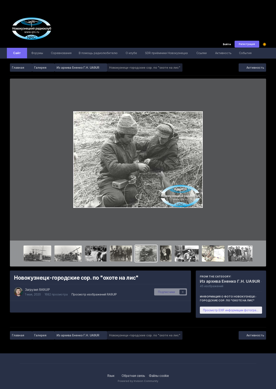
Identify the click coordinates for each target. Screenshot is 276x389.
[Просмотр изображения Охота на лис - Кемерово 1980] (187, 253)
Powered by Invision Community (138, 381)
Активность (223, 53)
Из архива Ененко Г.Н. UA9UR (230, 281)
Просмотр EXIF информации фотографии (232, 310)
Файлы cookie (159, 376)
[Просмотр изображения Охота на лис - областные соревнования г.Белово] (121, 253)
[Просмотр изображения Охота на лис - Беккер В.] (96, 253)
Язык (111, 376)
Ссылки (201, 53)
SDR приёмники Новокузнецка (166, 53)
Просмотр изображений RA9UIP (94, 294)
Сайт (17, 53)
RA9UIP (44, 290)
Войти (227, 44)
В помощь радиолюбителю (98, 53)
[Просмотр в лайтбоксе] (138, 159)
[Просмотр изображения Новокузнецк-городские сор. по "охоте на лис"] (146, 253)
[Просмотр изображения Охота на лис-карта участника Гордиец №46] (213, 253)
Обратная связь (133, 376)
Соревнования (61, 53)
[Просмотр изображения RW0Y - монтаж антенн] (37, 253)
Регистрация (247, 44)
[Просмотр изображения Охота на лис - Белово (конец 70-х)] (166, 253)
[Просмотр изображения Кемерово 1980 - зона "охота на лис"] (240, 253)
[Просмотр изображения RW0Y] (68, 253)
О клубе (131, 53)
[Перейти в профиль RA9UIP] (18, 291)
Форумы (37, 53)
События (245, 53)
